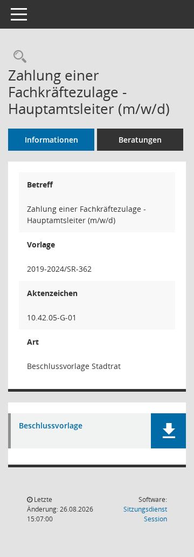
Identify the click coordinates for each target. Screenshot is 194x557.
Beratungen (140, 140)
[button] (168, 430)
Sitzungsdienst (145, 514)
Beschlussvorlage (50, 426)
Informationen (51, 140)
